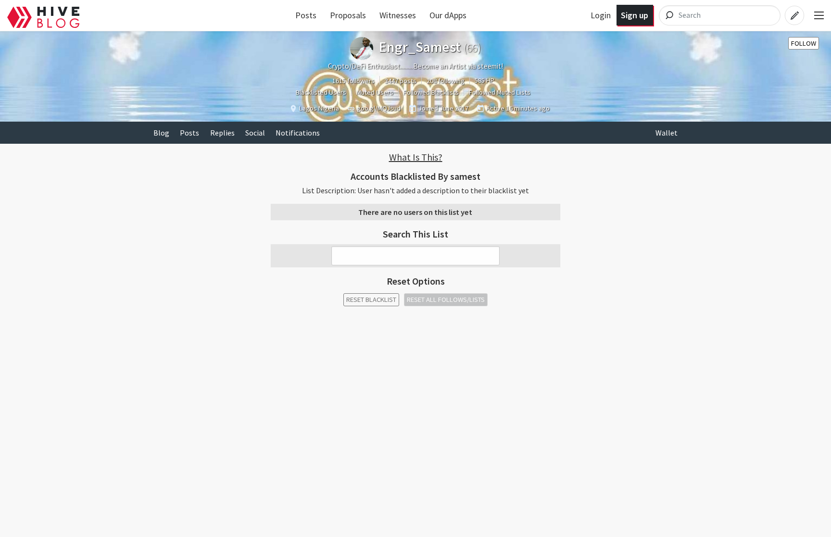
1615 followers (353, 80)
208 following (446, 80)
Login (601, 15)
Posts (305, 15)
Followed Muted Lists (499, 92)
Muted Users (374, 92)
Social (255, 132)
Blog (161, 132)
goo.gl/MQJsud (379, 108)
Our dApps (447, 15)
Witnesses (397, 15)
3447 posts (400, 80)
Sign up (634, 15)
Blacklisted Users (321, 92)
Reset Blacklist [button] (371, 299)
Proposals (348, 15)
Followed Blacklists (431, 92)
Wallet (666, 132)
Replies (222, 132)
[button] (415, 157)
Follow (803, 43)
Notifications (298, 132)
